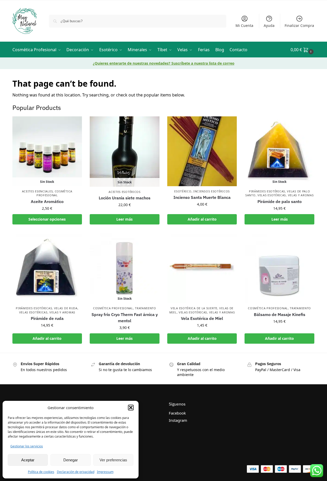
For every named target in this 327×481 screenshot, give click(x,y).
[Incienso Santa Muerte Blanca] (202, 151)
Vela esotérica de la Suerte (194, 308)
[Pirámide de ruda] (47, 268)
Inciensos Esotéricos (211, 191)
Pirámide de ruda (47, 318)
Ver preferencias (113, 460)
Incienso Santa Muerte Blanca (202, 197)
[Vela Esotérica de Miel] (202, 268)
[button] (130, 407)
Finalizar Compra (299, 25)
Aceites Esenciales (37, 191)
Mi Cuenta (244, 25)
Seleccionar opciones (47, 219)
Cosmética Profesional (54, 193)
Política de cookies (41, 472)
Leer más (124, 219)
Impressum (105, 472)
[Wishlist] (74, 124)
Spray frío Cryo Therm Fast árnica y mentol (125, 317)
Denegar (70, 460)
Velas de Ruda (66, 308)
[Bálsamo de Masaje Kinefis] (279, 268)
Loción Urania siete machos (124, 197)
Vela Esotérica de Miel (202, 318)
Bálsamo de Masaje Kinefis (279, 314)
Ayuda (269, 25)
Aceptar (27, 460)
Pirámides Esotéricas (267, 191)
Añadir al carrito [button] (202, 219)
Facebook (177, 413)
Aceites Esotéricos (125, 192)
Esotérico (182, 191)
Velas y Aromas (301, 195)
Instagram (178, 420)
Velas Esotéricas (271, 195)
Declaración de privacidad (75, 472)
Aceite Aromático (47, 201)
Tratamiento (145, 308)
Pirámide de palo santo (279, 201)
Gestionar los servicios (26, 446)
